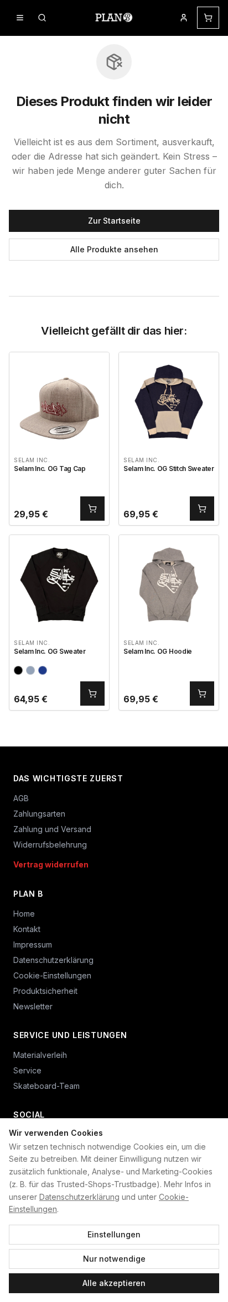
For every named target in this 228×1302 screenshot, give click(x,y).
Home (24, 913)
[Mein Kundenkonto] (184, 18)
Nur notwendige (114, 1258)
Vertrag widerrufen (51, 864)
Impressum (32, 944)
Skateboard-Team (46, 1086)
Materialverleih (40, 1055)
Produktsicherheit (45, 991)
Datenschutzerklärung (79, 1197)
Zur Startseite (114, 220)
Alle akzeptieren (114, 1283)
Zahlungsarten (39, 813)
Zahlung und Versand (52, 829)
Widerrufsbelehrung (50, 844)
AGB (21, 798)
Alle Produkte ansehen (114, 249)
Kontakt (26, 929)
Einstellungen (114, 1234)
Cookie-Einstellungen (52, 975)
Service (27, 1070)
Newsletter (33, 1006)
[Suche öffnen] (42, 18)
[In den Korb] (92, 508)
